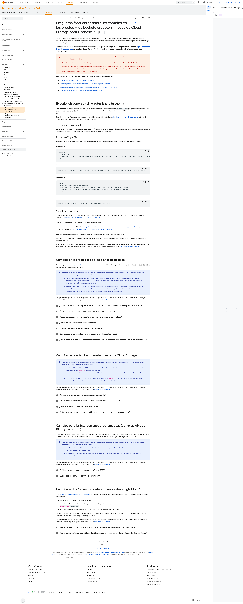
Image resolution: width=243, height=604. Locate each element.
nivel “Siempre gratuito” (128, 373)
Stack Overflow (151, 572)
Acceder (238, 2)
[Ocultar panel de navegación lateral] (23, 600)
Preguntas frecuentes (153, 584)
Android (51, 592)
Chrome (60, 592)
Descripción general (8, 12)
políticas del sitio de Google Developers (96, 554)
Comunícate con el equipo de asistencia (159, 569)
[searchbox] (12, 18)
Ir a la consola (227, 2)
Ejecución (37, 2)
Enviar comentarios (141, 23)
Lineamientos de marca (154, 581)
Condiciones (31, 600)
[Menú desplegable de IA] (40, 12)
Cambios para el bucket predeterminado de (85, 84)
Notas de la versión (152, 578)
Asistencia (96, 2)
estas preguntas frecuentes (129, 247)
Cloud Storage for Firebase (31, 8)
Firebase (58, 18)
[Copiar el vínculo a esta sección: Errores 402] (67, 147)
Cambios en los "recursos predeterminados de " (81, 91)
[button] (11, 29)
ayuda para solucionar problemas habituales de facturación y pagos (109, 227)
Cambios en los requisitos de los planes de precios (77, 80)
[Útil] (146, 18)
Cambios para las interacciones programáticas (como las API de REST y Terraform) (88, 87)
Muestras (30, 575)
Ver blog (89, 569)
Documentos (69, 2)
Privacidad (40, 600)
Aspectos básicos (25, 12)
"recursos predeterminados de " (75, 494)
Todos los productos (99, 592)
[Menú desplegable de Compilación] (30, 2)
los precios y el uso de (92, 373)
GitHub (30, 581)
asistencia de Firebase (102, 300)
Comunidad (83, 2)
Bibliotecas (31, 578)
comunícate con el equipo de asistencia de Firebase (82, 218)
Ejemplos (85, 12)
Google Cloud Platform (82, 592)
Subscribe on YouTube (93, 578)
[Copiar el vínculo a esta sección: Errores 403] (67, 178)
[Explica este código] (142, 150)
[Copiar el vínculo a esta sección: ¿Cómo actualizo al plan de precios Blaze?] (98, 323)
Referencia (75, 12)
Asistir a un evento (92, 581)
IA (37, 12)
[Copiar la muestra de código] (148, 150)
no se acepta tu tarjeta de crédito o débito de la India (91, 229)
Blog (219, 2)
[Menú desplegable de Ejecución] (42, 2)
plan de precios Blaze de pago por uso (134, 57)
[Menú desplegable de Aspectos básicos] (33, 12)
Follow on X (90, 575)
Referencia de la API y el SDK (36, 572)
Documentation (9, 8)
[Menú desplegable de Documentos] (75, 2)
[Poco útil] (148, 18)
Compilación (24, 2)
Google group (151, 575)
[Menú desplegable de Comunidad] (89, 2)
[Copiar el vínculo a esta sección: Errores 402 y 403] (78, 137)
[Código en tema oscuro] (145, 150)
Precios (59, 2)
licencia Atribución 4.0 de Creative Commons (110, 552)
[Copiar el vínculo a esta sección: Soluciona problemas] (82, 211)
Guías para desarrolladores (36, 569)
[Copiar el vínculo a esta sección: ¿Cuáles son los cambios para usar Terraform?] (102, 476)
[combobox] (185, 2)
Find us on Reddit (92, 572)
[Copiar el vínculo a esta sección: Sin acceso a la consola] (84, 125)
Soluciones (49, 2)
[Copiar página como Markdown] (100, 32)
